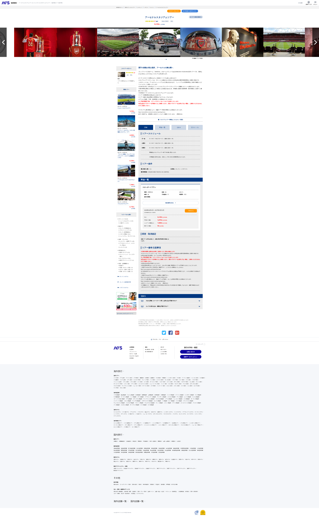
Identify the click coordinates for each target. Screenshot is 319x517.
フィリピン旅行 (194, 377)
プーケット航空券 (179, 395)
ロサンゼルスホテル (157, 414)
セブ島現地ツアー (167, 423)
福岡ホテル (135, 461)
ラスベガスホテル (167, 414)
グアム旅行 (122, 377)
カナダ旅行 (153, 385)
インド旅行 (152, 379)
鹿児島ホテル (161, 461)
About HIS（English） (134, 356)
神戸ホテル (193, 459)
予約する (191, 210)
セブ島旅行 (202, 377)
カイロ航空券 (151, 404)
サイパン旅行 (129, 377)
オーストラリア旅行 (118, 383)
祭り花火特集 (174, 484)
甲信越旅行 (145, 441)
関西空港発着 (124, 450)
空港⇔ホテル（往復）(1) (126, 271)
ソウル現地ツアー (184, 423)
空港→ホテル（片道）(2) (126, 267)
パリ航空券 (164, 400)
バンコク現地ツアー (156, 423)
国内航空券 (116, 446)
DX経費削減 (181, 491)
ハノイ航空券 (133, 397)
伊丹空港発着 (131, 450)
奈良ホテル (200, 459)
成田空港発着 (124, 448)
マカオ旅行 (158, 377)
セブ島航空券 (117, 397)
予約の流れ (155, 339)
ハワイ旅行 (116, 377)
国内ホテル (116, 457)
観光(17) (121, 226)
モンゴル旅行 (168, 379)
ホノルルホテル (117, 412)
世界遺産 (168, 484)
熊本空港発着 (124, 452)
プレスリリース (133, 351)
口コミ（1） (195, 127)
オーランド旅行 (145, 385)
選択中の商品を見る (174, 11)
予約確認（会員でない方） (190, 11)
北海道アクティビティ (151, 468)
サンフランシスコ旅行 (127, 385)
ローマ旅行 (181, 379)
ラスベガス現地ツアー (186, 425)
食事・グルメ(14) (123, 239)
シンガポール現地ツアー (194, 423)
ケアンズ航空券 (175, 402)
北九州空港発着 (192, 450)
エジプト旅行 (197, 385)
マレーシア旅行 (145, 379)
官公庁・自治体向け (125, 493)
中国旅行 (164, 377)
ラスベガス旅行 (117, 385)
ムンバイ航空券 (187, 397)
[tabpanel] (121, 42)
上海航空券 (150, 395)
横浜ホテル (148, 459)
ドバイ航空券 (143, 404)
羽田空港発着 (117, 448)
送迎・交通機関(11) (124, 263)
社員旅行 (134, 491)
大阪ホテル (187, 459)
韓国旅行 (142, 377)
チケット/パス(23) (123, 219)
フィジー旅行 (164, 383)
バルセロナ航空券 (130, 402)
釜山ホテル (147, 412)
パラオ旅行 (136, 377)
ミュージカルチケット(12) (126, 221)
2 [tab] (154, 59)
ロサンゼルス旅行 (194, 383)
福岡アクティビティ (191, 468)
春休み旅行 (116, 484)
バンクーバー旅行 (161, 385)
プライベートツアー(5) (126, 230)
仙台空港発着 (169, 448)
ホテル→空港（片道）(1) (126, 269)
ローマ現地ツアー (136, 427)
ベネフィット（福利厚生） (171, 491)
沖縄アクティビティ (118, 468)
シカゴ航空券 (187, 398)
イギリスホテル (124, 287)
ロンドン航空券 (157, 400)
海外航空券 (116, 392)
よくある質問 (164, 351)
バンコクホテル (177, 412)
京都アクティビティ (171, 468)
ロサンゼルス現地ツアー (174, 425)
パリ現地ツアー (127, 427)
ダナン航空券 (141, 397)
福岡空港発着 (184, 450)
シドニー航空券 (167, 402)
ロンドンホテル (124, 276)
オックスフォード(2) (125, 258)
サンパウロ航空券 (136, 400)
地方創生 (133, 493)
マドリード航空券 (139, 402)
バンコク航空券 (170, 395)
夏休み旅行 (134, 484)
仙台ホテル (136, 459)
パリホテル (175, 414)
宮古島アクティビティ (139, 468)
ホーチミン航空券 (125, 397)
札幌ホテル (129, 459)
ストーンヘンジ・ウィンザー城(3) (127, 255)
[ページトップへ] (204, 344)
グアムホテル (133, 412)
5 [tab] (159, 59)
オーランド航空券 (195, 398)
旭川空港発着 (140, 448)
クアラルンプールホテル (187, 412)
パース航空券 (117, 404)
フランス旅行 (126, 381)
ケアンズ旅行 (134, 383)
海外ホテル (116, 409)
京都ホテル (181, 459)
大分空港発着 (117, 452)
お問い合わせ (165, 339)
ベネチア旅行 (195, 379)
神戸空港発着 (139, 450)
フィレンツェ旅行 (118, 381)
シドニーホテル (198, 414)
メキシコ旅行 (177, 385)
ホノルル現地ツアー (118, 423)
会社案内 (131, 349)
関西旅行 (160, 441)
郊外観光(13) (122, 250)
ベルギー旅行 (162, 381)
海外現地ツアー (118, 421)
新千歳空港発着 (131, 448)
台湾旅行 (147, 377)
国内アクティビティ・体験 (120, 466)
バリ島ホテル (139, 414)
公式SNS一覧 (163, 353)
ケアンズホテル (117, 416)
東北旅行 (135, 441)
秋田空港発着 (161, 448)
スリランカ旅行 (160, 379)
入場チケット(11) (124, 223)
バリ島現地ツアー (147, 423)
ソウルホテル (140, 412)
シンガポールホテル (168, 412)
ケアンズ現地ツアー (138, 425)
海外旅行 (118, 371)
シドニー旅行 (127, 383)
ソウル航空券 (117, 395)
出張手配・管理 (127, 491)
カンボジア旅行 (137, 379)
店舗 (301, 3)
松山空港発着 (168, 450)
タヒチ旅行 (170, 383)
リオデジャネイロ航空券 (147, 400)
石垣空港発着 (154, 452)
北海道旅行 (128, 441)
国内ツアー (116, 439)
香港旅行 (153, 377)
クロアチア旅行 (184, 381)
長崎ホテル (141, 461)
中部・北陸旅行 (153, 441)
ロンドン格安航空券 (125, 282)
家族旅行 (152, 484)
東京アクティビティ (161, 468)
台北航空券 (137, 395)
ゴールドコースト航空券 (186, 402)
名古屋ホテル (174, 459)
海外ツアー (116, 375)
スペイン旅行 (170, 381)
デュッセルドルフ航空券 (119, 402)
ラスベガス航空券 (160, 398)
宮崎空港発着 (131, 452)
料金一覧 (162, 127)
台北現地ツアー (175, 423)
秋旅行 (140, 484)
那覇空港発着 (147, 452)
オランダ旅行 (177, 381)
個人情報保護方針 (149, 351)
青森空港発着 (154, 448)
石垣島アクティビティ (128, 468)
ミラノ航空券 (179, 400)
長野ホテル (161, 459)
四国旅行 (173, 441)
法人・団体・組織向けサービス (122, 489)
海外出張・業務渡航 (118, 491)
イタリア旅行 (175, 379)
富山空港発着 (117, 450)
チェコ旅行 (192, 381)
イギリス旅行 (133, 381)
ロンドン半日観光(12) (125, 228)
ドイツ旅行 (140, 381)
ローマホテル (190, 414)
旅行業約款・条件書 (149, 349)
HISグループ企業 (133, 353)
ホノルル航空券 (195, 397)
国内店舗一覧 (137, 501)
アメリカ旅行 (186, 383)
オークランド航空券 (134, 404)
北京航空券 (156, 395)
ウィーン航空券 (159, 402)
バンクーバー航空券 (118, 400)
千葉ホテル (142, 459)
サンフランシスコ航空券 (148, 398)
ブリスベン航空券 (197, 402)
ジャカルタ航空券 (171, 397)
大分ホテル (154, 461)
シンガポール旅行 (171, 377)
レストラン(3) (123, 247)
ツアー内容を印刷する (196, 17)
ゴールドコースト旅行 (143, 383)
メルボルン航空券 (125, 404)
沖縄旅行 (116, 441)
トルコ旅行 (189, 385)
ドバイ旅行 (183, 385)
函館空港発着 (147, 448)
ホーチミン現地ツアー (119, 425)
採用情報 (131, 358)
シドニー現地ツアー (162, 425)
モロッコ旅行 (123, 387)
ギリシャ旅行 (199, 381)
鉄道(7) (121, 265)
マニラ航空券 (198, 395)
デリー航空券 (180, 397)
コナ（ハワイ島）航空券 (119, 398)
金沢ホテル (167, 459)
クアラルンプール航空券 (150, 397)
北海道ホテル (123, 459)
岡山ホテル (116, 461)
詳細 (145, 127)
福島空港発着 (176, 448)
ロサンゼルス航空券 (137, 398)
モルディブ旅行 (178, 383)
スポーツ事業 (117, 493)
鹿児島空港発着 (139, 452)
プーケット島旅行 (186, 377)
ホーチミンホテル (199, 412)
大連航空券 (163, 395)
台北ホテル (153, 412)
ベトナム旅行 (123, 379)
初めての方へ (164, 349)
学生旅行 (158, 484)
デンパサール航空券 (161, 397)
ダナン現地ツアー (129, 425)
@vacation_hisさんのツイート (125, 313)
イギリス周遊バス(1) (125, 234)
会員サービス (309, 4)
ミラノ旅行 (188, 379)
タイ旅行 (179, 377)
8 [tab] (164, 59)
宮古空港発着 (161, 452)
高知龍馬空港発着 (176, 450)
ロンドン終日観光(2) (125, 232)
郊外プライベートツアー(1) (127, 260)
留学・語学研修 (194, 491)
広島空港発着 (146, 450)
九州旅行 (179, 441)
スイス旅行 (146, 381)
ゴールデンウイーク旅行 (125, 484)
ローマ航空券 (171, 400)
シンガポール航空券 (189, 395)
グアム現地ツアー (138, 423)
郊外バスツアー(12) (125, 252)
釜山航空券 (123, 395)
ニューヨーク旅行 (137, 385)
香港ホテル (159, 412)
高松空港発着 (160, 450)
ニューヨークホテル (147, 414)
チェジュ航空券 (130, 395)
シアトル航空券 (168, 398)
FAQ (160, 339)
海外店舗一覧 (120, 501)
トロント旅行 (169, 385)
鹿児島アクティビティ (118, 470)
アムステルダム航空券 (149, 402)
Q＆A (179, 127)
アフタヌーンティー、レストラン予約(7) (127, 244)
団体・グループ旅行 (142, 491)
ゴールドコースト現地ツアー (150, 425)
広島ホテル (122, 461)
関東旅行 (140, 441)
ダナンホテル (124, 414)
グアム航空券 (129, 398)
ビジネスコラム (140, 493)
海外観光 (163, 484)
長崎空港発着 (200, 450)
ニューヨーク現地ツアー (197, 425)
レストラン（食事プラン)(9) (127, 241)
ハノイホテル (117, 414)
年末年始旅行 (146, 484)
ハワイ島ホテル (125, 412)
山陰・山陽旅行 (166, 441)
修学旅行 (187, 491)
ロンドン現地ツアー (118, 427)
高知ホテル (128, 461)
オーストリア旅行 (154, 381)
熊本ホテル (147, 461)
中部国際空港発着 (184, 448)
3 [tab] (156, 59)
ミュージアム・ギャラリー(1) (127, 236)
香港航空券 (144, 395)
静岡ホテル (155, 459)
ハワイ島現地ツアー (128, 423)
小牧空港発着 (193, 448)
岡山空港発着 (153, 450)
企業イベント (151, 491)
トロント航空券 (127, 400)
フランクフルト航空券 (188, 400)
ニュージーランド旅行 (155, 383)
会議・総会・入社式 (159, 491)
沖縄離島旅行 (122, 441)
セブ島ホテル (131, 414)
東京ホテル (116, 459)
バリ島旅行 (116, 379)
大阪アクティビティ (181, 468)
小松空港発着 (200, 448)
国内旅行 (118, 434)
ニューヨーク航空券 (177, 398)
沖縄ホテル (167, 461)
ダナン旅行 (129, 379)
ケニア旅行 (116, 387)
